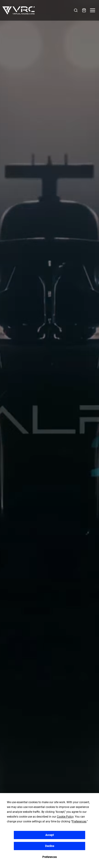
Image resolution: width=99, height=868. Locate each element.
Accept (49, 835)
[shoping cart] (84, 10)
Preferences (49, 857)
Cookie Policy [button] (65, 816)
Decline (49, 846)
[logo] (18, 10)
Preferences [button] (79, 821)
